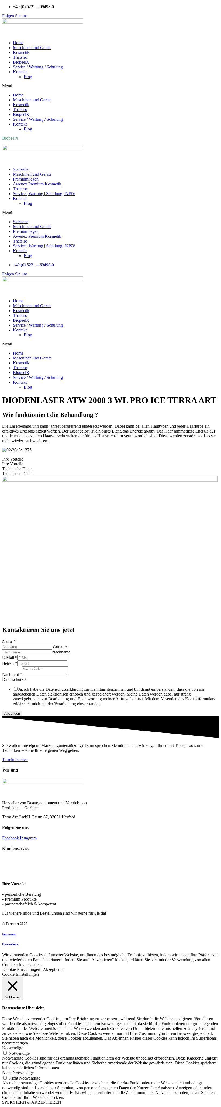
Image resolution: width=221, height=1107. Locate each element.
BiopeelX (21, 62)
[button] (14, 15)
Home (18, 42)
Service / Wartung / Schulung (38, 67)
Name (9, 641)
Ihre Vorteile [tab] (12, 459)
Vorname (59, 646)
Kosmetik (21, 52)
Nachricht (12, 674)
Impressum (9, 934)
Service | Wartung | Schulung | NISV (44, 193)
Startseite (20, 169)
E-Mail (9, 657)
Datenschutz (14, 679)
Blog (28, 76)
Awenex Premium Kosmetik (37, 184)
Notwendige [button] (12, 1048)
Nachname (61, 652)
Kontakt (20, 72)
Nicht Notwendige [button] (18, 1072)
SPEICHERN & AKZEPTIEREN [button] (31, 1102)
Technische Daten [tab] (17, 468)
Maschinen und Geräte (32, 47)
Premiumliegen (26, 179)
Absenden (12, 713)
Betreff (9, 663)
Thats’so (20, 57)
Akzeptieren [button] (53, 969)
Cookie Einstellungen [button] (22, 969)
